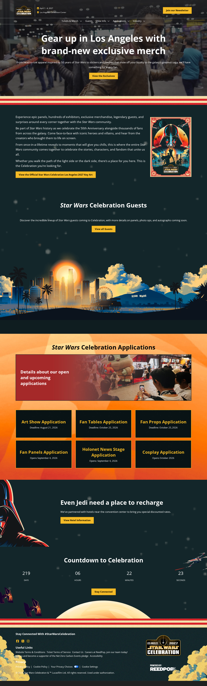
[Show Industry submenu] (144, 21)
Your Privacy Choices (62, 666)
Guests (88, 20)
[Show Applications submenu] (128, 21)
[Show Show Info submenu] (108, 21)
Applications (119, 20)
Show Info (101, 20)
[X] (23, 641)
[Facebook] (17, 641)
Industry (137, 20)
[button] (177, 10)
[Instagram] (28, 641)
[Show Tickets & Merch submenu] (81, 21)
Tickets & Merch (70, 20)
